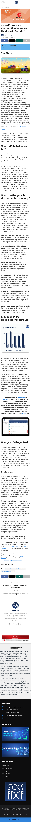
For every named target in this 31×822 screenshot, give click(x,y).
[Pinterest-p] (20, 814)
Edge (24, 413)
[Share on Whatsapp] (19, 40)
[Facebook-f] (4, 814)
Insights (7, 7)
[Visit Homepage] (16, 2)
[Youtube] (17, 814)
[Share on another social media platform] (26, 40)
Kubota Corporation (19, 568)
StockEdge (9, 35)
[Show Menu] (29, 2)
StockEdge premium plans (13, 560)
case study (21, 397)
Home (2, 7)
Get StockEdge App (15, 820)
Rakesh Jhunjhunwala (8, 571)
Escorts (5, 399)
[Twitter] (7, 814)
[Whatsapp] (23, 814)
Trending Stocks (14, 546)
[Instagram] (10, 814)
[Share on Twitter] (12, 40)
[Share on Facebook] (4, 40)
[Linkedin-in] (14, 814)
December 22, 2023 (20, 35)
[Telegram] (26, 814)
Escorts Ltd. (8, 568)
